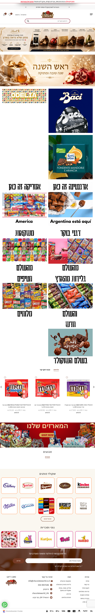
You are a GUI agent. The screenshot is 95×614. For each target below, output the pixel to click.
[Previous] (69, 7)
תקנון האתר (85, 588)
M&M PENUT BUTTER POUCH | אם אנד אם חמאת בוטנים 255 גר (47, 406)
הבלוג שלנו (86, 602)
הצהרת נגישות (84, 598)
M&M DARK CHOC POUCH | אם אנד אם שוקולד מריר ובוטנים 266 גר (78, 406)
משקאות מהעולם (65, 581)
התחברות (23, 14)
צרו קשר (86, 584)
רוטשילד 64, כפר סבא (41, 597)
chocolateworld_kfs (40, 593)
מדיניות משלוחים (84, 591)
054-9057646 (43, 585)
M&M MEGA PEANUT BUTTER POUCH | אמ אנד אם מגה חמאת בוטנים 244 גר (16, 406)
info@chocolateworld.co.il (40, 581)
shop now (47, 519)
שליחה (18, 561)
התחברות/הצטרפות (27, 1)
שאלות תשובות (84, 595)
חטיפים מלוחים (66, 597)
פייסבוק (46, 589)
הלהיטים (56, 370)
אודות (87, 581)
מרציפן (69, 594)
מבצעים (47, 457)
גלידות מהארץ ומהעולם (63, 584)
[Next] (25, 7)
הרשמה (17, 14)
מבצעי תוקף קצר (45, 370)
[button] (67, 377)
